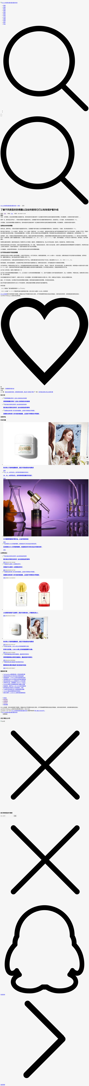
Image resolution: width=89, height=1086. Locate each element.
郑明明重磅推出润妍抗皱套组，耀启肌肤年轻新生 (17, 657)
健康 (4, 19)
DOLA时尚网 (4, 294)
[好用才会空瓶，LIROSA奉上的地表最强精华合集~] (16, 646)
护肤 (19, 205)
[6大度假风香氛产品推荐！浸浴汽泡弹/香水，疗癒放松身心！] (33, 609)
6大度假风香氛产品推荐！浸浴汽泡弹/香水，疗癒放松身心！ (21, 612)
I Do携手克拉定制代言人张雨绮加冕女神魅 (13, 689)
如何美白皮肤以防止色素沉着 (46, 392)
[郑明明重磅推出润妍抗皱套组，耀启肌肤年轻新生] (16, 654)
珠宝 (4, 15)
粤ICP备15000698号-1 (39, 710)
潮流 (4, 12)
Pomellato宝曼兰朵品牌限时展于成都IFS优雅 (14, 684)
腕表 (4, 14)
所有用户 (5, 702)
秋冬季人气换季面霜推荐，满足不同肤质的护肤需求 (18, 641)
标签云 (5, 697)
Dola (12, 213)
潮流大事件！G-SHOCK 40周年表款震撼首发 (14, 692)
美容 (4, 7)
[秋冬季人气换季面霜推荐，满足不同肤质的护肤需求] (25, 638)
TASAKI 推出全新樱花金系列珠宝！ (12, 691)
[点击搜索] (45, 110)
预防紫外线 (11, 388)
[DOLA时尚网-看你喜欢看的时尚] (9, 2)
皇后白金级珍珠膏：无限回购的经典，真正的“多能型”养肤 (19, 392)
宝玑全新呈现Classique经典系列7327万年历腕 (14, 681)
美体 (4, 10)
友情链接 (5, 701)
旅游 (4, 20)
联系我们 (5, 699)
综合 (5, 213)
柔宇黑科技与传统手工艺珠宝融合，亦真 (13, 687)
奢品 (4, 8)
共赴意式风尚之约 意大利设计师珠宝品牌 (13, 676)
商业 (4, 24)
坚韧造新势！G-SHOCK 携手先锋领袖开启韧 (14, 677)
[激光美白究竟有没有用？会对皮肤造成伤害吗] (15, 556)
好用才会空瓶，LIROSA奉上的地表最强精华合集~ (18, 649)
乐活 (4, 17)
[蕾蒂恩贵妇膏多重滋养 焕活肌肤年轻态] (13, 662)
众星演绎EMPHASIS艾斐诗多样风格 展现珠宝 (14, 679)
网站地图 (5, 704)
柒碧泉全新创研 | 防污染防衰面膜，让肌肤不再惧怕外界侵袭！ (21, 575)
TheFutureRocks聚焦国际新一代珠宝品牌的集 (14, 674)
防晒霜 (7, 388)
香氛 (4, 615)
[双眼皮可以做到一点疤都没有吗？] (12, 564)
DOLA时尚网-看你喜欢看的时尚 (8, 205)
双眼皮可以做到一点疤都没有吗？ (13, 567)
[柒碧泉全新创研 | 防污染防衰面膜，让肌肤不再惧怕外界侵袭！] (19, 571)
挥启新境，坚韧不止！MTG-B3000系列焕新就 (14, 686)
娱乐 (4, 22)
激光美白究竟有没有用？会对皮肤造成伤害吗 (16, 559)
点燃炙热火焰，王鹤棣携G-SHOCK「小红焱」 (14, 682)
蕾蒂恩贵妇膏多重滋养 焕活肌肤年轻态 (14, 665)
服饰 (4, 5)
